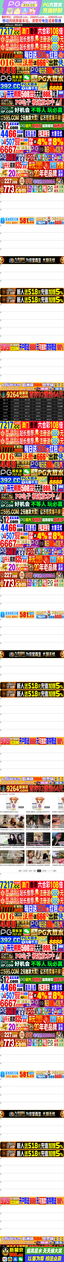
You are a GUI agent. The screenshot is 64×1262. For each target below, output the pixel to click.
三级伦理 (16, 403)
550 (35, 870)
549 (30, 870)
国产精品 (16, 400)
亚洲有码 (49, 400)
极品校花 (49, 419)
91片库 (49, 413)
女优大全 (60, 413)
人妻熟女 (49, 403)
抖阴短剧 (60, 419)
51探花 (38, 413)
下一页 (44, 870)
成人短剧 (38, 419)
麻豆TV (27, 413)
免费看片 (5, 419)
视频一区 (5, 400)
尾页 (54, 870)
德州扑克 (38, 409)
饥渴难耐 (27, 406)
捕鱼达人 (16, 409)
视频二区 (5, 403)
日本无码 (38, 400)
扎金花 (60, 409)
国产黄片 (16, 416)
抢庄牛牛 (27, 409)
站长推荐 (5, 406)
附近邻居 (16, 406)
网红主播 (27, 400)
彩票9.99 (49, 409)
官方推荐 (5, 409)
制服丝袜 (60, 403)
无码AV (5, 413)
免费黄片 (38, 416)
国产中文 (16, 419)
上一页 (25, 870)
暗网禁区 (49, 416)
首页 (20, 870)
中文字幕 (27, 403)
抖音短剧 (16, 413)
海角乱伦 (60, 416)
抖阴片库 (5, 416)
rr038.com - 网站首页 (14, 25)
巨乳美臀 (38, 403)
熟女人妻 (27, 416)
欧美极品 (60, 400)
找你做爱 (38, 406)
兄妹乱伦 (27, 419)
